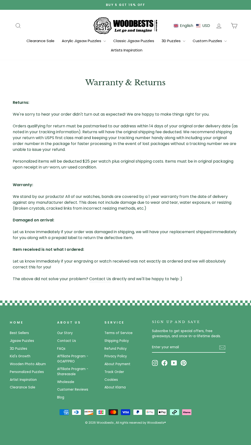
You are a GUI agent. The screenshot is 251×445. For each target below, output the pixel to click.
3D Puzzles (172, 40)
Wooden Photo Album (28, 364)
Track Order (114, 372)
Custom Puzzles (208, 40)
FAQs (61, 348)
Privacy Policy (115, 356)
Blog (60, 397)
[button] (192, 26)
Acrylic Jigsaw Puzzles (82, 40)
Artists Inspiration (126, 50)
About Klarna (115, 387)
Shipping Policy (116, 340)
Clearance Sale (40, 40)
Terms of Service (118, 333)
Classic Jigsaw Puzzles (133, 40)
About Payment (117, 364)
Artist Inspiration (23, 379)
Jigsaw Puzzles (22, 340)
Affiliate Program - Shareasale (72, 371)
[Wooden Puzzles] (125, 25)
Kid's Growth (20, 356)
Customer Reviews (72, 389)
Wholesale (65, 382)
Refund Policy (115, 348)
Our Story (65, 333)
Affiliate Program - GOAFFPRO (72, 358)
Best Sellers (19, 333)
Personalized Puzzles (27, 372)
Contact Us (100, 279)
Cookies (111, 379)
